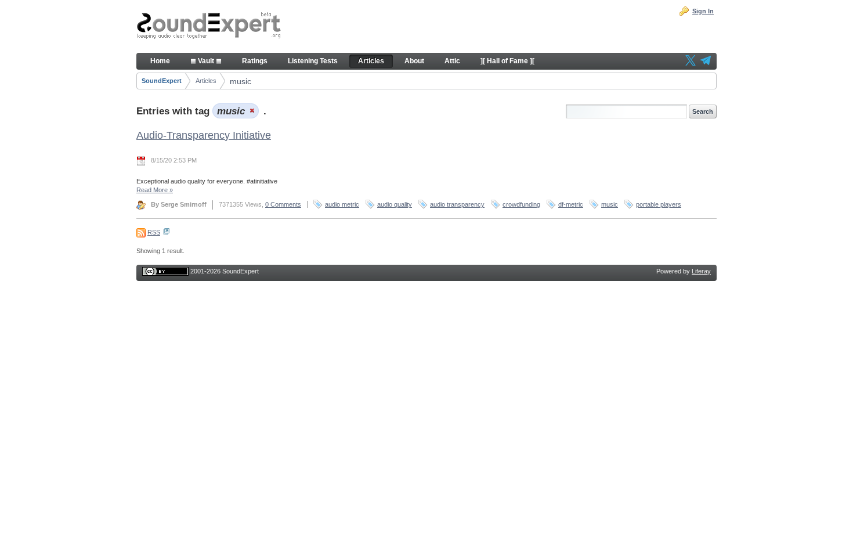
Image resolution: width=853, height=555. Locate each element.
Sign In (703, 11)
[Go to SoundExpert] (208, 27)
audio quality (394, 204)
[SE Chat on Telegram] (705, 61)
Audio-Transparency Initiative (203, 135)
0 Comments (283, 204)
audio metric (342, 204)
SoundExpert (162, 80)
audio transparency (457, 204)
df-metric (570, 204)
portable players (658, 204)
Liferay (701, 271)
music (240, 81)
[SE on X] (690, 61)
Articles (206, 80)
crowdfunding (521, 204)
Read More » (154, 189)
